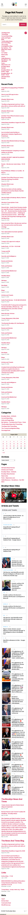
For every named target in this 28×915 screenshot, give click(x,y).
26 (10, 448)
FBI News (4, 280)
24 (3, 448)
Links (3, 872)
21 (17, 446)
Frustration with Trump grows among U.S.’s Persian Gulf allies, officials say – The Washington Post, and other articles (13, 306)
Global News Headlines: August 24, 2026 (13, 122)
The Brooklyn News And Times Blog (6, 41)
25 (6, 448)
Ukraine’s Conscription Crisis (9, 202)
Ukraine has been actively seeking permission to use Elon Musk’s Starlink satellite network (12, 190)
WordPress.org (5, 905)
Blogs (3, 290)
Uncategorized (5, 430)
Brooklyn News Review (8, 474)
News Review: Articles (7, 313)
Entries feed (4, 901)
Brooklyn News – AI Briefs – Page (6, 70)
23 (24, 446)
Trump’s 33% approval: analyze (10, 241)
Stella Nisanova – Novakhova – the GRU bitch (6, 60)
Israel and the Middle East (8, 271)
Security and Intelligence (8, 256)
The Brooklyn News (11, 911)
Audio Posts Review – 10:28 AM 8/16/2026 (13, 300)
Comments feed (6, 903)
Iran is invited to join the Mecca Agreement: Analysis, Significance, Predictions (11, 134)
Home (3, 56)
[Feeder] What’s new (7, 99)
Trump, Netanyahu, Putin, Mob (10, 318)
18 (6, 446)
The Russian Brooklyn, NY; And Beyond (12, 323)
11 (6, 443)
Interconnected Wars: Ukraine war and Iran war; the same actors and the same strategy (14, 225)
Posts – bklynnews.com (5, 63)
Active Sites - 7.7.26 (7, 876)
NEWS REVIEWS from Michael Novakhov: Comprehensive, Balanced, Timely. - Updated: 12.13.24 (13, 882)
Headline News (5, 275)
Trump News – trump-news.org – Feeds (12, 889)
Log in (3, 899)
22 (21, 446)
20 (14, 446)
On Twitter (4, 53)
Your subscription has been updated (12, 231)
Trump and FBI (5, 251)
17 (3, 446)
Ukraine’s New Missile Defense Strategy (13, 141)
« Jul (3, 452)
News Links (4, 54)
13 (13, 443)
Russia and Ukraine (7, 261)
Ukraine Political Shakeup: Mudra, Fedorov (13, 197)
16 (24, 443)
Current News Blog (6, 36)
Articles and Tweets (7, 295)
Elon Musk (4, 285)
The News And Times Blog (5, 33)
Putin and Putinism (6, 266)
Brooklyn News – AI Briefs (8, 416)
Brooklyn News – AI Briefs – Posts (6, 74)
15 (21, 443)
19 (10, 446)
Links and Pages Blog (7, 420)
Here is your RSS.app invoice (9, 94)
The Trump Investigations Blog (6, 45)
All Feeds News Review (8, 467)
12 (10, 443)
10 (3, 443)
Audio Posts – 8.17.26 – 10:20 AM (10, 246)
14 (17, 443)
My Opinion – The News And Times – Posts (6, 49)
